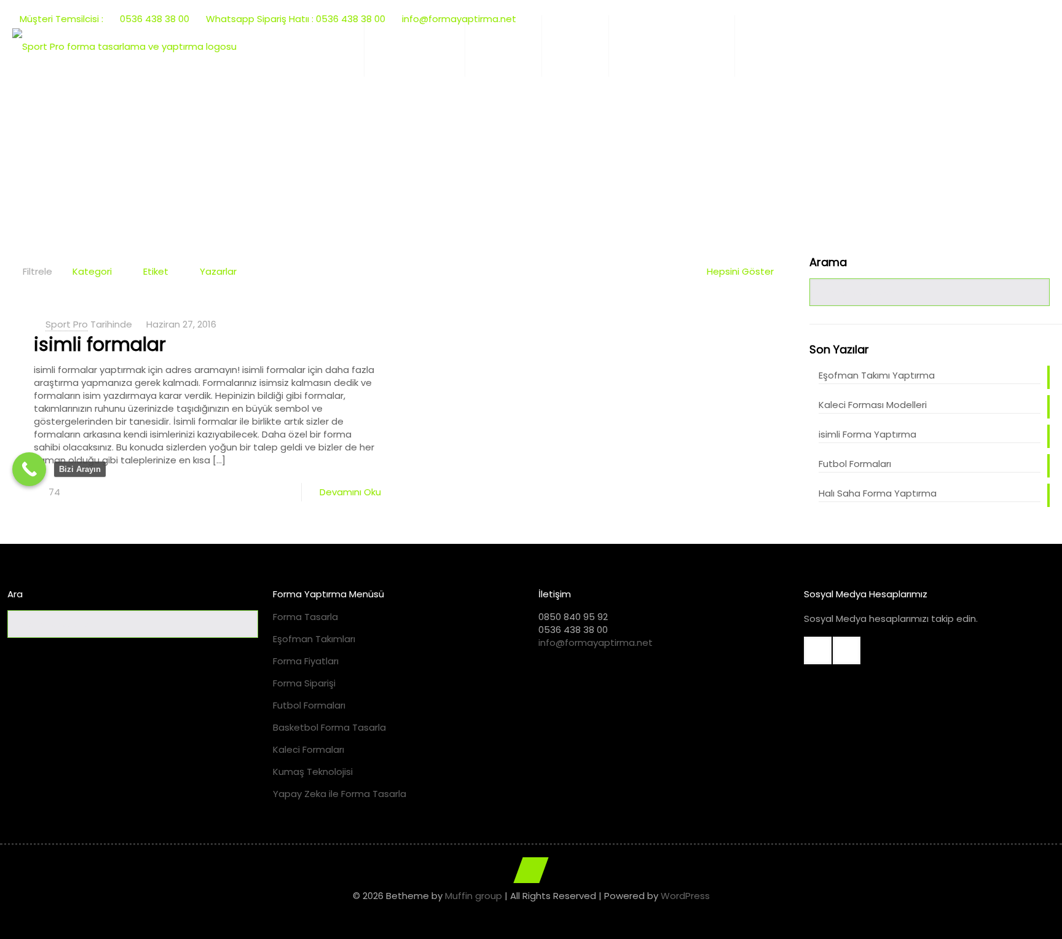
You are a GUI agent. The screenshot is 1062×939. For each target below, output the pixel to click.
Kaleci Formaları (308, 749)
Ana (456, 150)
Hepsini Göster (740, 271)
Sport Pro (66, 324)
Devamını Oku (350, 491)
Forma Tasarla (305, 616)
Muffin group (473, 895)
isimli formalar (100, 344)
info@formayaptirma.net (595, 642)
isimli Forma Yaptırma (867, 434)
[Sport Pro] (124, 46)
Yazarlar (218, 271)
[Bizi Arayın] (29, 469)
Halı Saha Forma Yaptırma (878, 493)
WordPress (685, 895)
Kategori (92, 271)
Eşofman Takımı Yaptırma (877, 375)
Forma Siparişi (304, 683)
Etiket (155, 271)
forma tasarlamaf (574, 150)
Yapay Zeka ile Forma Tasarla (339, 793)
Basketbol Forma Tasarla (329, 727)
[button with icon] (818, 650)
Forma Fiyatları (306, 660)
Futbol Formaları (855, 463)
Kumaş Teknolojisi (313, 771)
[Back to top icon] (530, 870)
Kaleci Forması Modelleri (873, 404)
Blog (499, 150)
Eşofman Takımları (314, 638)
